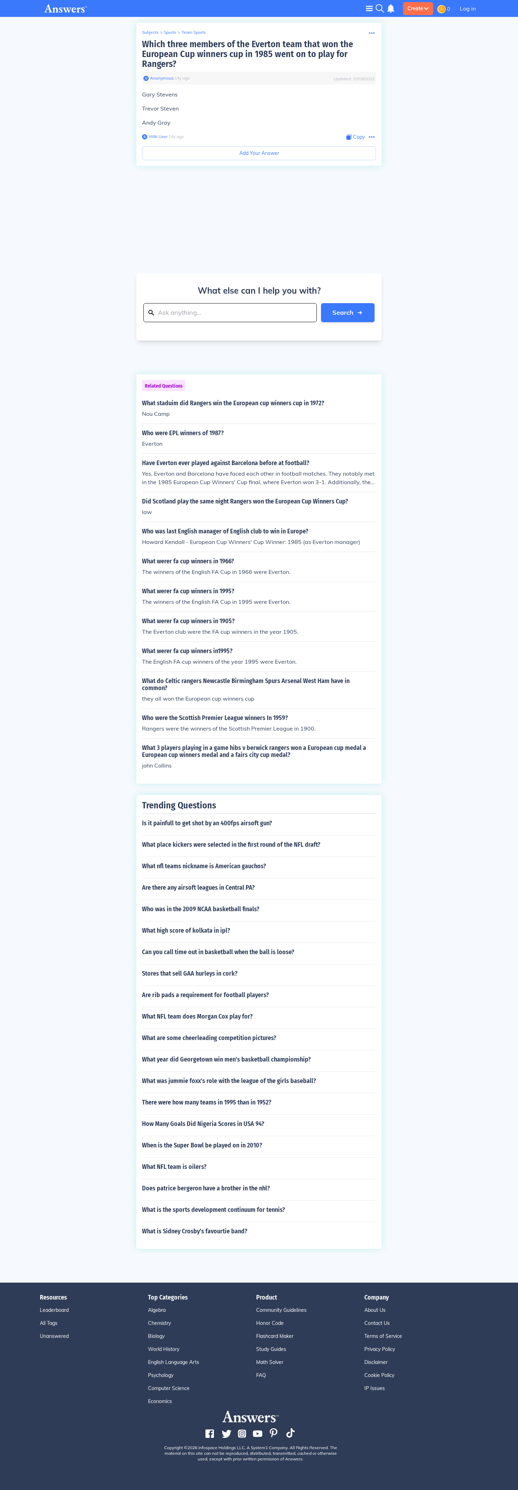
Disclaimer (376, 1362)
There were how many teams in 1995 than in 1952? (206, 1102)
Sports (170, 32)
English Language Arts (173, 1362)
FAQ (261, 1375)
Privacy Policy (379, 1349)
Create (415, 8)
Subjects (150, 32)
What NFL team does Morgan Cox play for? (197, 1016)
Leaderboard (54, 1310)
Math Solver (269, 1362)
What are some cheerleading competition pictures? (209, 1038)
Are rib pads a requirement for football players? (205, 995)
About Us (375, 1310)
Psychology (160, 1375)
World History (163, 1349)
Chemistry (159, 1323)
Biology (156, 1336)
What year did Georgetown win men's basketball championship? (226, 1059)
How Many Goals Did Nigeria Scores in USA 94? (203, 1124)
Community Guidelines (281, 1310)
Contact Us (377, 1323)
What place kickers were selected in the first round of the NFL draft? (231, 845)
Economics (160, 1401)
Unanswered (54, 1336)
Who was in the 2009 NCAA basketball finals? (200, 909)
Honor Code (270, 1323)
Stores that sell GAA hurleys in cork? (190, 973)
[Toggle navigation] (369, 8)
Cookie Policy (379, 1375)
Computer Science (169, 1388)
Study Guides (271, 1349)
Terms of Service (383, 1336)
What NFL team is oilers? (174, 1167)
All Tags (48, 1323)
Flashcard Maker (275, 1336)
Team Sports (193, 32)
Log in (468, 8)
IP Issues (374, 1388)
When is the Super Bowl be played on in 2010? (202, 1145)
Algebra (157, 1310)
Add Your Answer (259, 153)
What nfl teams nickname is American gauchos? (204, 866)
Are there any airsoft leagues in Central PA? (198, 887)
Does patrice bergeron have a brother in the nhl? (206, 1188)
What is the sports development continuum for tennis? (213, 1210)
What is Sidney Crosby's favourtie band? (194, 1231)
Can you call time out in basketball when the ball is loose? (218, 952)
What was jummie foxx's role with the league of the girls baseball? (229, 1081)
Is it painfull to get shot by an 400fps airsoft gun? (207, 823)
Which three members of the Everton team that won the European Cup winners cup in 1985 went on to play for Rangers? (247, 54)
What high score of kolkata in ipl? (186, 930)
